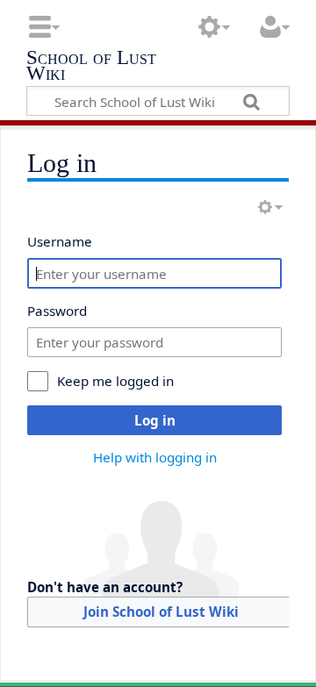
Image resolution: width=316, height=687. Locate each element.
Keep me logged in (115, 381)
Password (57, 310)
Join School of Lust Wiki (161, 611)
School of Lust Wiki (91, 67)
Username (59, 241)
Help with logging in (155, 457)
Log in (155, 420)
